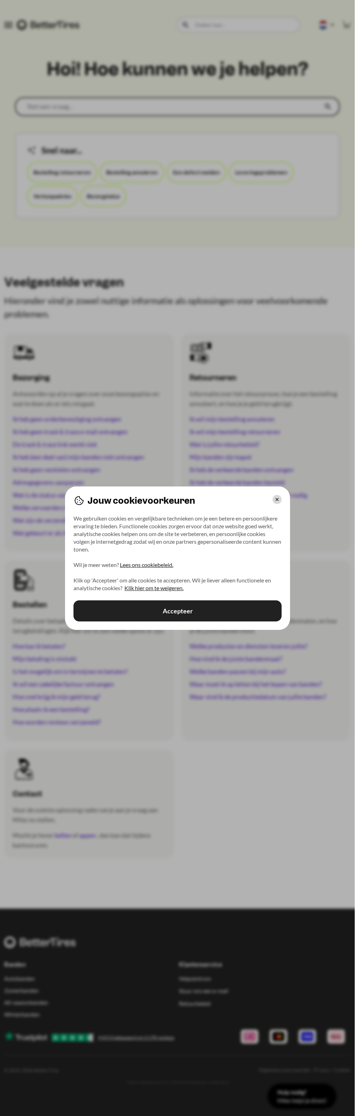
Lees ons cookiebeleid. (146, 564)
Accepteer (177, 611)
